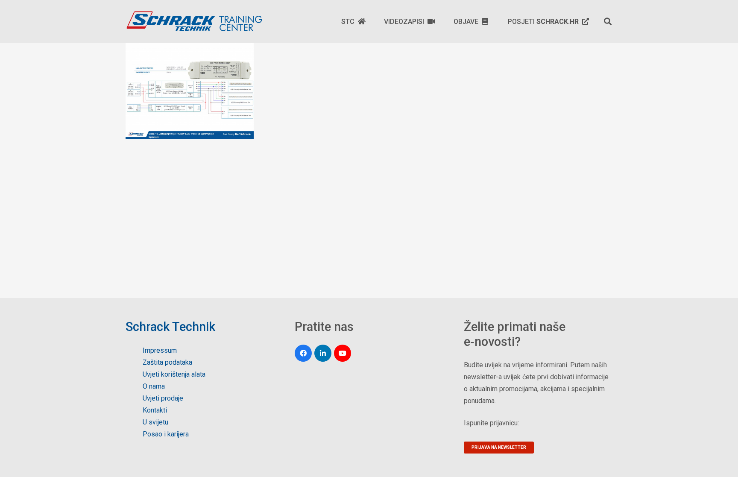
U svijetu (155, 422)
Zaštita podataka (167, 362)
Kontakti (155, 410)
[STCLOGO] (194, 21)
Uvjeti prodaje (163, 398)
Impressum (160, 350)
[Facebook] (303, 353)
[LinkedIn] (322, 353)
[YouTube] (342, 353)
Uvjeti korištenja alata (174, 374)
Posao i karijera (166, 434)
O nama (154, 386)
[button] (607, 21)
